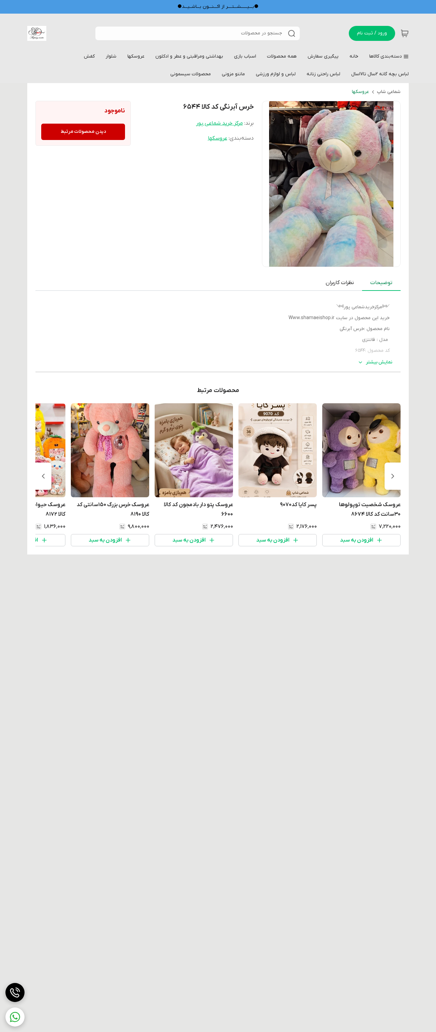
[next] (43, 476)
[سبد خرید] (405, 33)
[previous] (393, 476)
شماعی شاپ (389, 92)
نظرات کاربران (340, 282)
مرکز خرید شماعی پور (219, 123)
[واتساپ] (15, 1017)
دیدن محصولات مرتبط (83, 131)
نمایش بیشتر (379, 362)
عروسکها (360, 92)
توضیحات (381, 282)
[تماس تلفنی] (15, 992)
